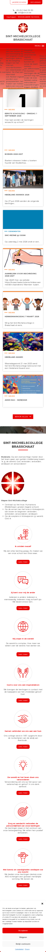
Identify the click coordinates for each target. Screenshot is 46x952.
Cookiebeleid (19, 949)
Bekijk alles (21, 416)
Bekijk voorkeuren (23, 944)
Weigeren (23, 937)
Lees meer (23, 562)
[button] (42, 903)
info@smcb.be (24, 12)
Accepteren (23, 931)
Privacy (27, 949)
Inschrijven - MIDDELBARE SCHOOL (23, 17)
